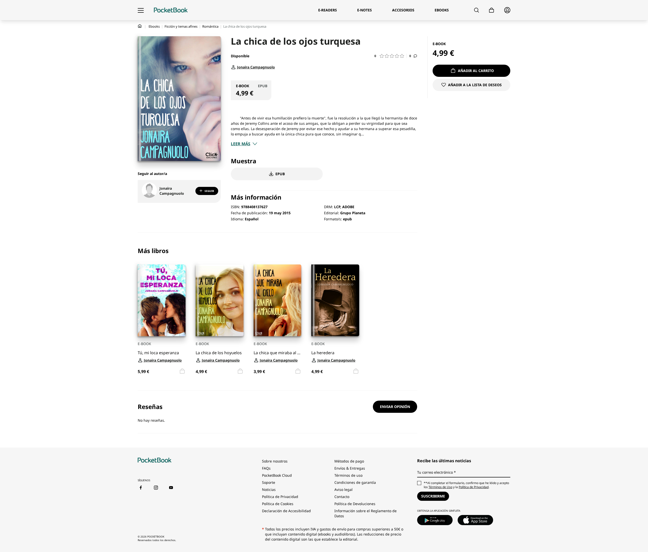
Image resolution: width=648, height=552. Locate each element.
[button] (390, 56)
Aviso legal (343, 489)
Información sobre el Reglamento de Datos (365, 513)
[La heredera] (335, 300)
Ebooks (154, 26)
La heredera (322, 352)
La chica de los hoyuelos (219, 352)
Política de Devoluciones (354, 503)
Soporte (268, 482)
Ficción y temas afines (181, 26)
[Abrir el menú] (141, 10)
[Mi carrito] (491, 10)
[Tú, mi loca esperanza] (162, 300)
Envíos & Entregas (349, 468)
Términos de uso (348, 475)
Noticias (269, 489)
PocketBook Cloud (277, 475)
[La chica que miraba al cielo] (277, 300)
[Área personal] (507, 10)
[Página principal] (171, 10)
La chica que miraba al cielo (277, 352)
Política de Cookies (277, 503)
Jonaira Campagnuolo (171, 191)
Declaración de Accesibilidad (286, 510)
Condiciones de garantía (355, 482)
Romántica (210, 26)
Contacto (341, 496)
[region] (277, 311)
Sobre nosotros (275, 461)
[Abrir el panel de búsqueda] (476, 10)
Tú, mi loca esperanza (158, 352)
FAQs (266, 468)
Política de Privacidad (280, 496)
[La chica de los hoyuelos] (220, 300)
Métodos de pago (349, 461)
